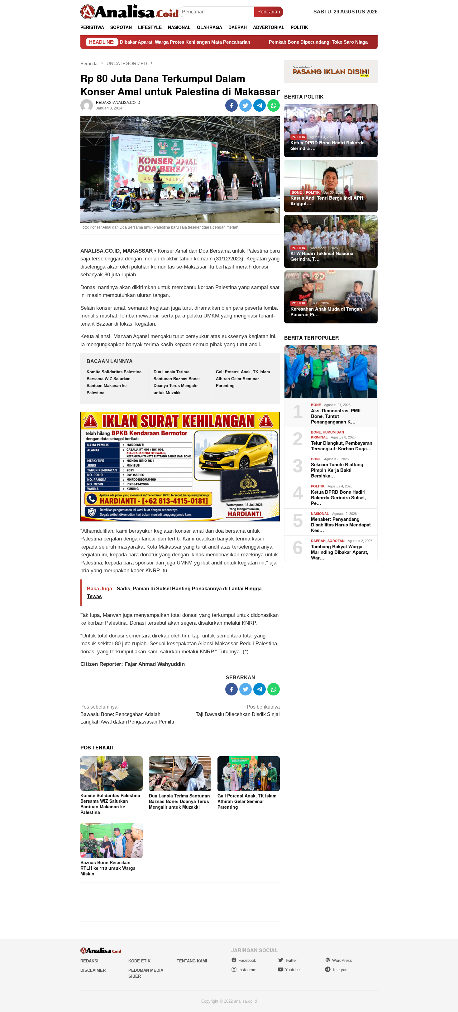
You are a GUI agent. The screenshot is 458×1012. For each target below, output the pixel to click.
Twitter (291, 960)
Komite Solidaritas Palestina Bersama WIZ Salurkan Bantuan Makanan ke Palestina (110, 803)
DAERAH (318, 541)
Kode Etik (139, 961)
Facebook (247, 960)
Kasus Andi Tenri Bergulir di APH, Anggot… (327, 200)
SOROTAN (336, 541)
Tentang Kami (192, 961)
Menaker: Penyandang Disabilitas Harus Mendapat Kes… (341, 524)
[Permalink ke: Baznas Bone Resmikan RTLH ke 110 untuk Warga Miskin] (111, 840)
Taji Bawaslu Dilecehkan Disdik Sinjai (238, 710)
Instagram (247, 969)
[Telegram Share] (259, 105)
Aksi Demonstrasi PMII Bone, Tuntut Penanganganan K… (335, 416)
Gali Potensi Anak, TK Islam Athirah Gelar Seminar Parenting (243, 379)
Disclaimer (93, 970)
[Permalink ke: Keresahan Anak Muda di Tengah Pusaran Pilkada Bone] (331, 296)
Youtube (292, 969)
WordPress (342, 960)
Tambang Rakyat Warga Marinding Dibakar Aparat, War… (339, 552)
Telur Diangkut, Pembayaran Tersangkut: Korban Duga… (341, 445)
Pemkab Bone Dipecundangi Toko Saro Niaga (275, 42)
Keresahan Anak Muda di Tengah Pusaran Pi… (326, 311)
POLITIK (298, 137)
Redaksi (89, 961)
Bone (297, 192)
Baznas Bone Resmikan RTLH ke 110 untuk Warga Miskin (108, 868)
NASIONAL (320, 514)
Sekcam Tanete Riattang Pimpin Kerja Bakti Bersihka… (337, 470)
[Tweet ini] (245, 105)
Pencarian (268, 11)
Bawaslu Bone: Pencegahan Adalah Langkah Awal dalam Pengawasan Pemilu (127, 714)
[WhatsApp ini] (273, 105)
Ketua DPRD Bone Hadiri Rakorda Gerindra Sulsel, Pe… (338, 497)
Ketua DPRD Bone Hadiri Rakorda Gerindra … (327, 145)
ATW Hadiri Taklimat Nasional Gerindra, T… (322, 256)
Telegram (340, 969)
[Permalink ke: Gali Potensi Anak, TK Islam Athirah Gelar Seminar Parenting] (248, 773)
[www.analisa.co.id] (129, 11)
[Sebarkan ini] (231, 105)
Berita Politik (304, 96)
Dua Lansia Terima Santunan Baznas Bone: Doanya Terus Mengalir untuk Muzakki (179, 801)
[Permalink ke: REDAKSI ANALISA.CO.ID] (86, 105)
